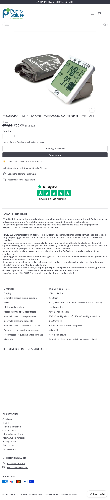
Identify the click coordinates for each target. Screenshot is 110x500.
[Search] (105, 24)
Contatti (6, 423)
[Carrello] (99, 13)
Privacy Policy (9, 441)
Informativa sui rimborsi (13, 437)
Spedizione (22, 142)
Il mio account (9, 449)
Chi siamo (7, 419)
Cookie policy (9, 430)
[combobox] (55, 24)
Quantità (6, 130)
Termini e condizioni (11, 426)
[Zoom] (92, 109)
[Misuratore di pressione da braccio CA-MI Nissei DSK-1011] (20, 377)
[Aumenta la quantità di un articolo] (14, 136)
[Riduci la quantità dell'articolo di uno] (4, 136)
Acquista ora (55, 154)
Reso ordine (8, 445)
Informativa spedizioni (12, 434)
